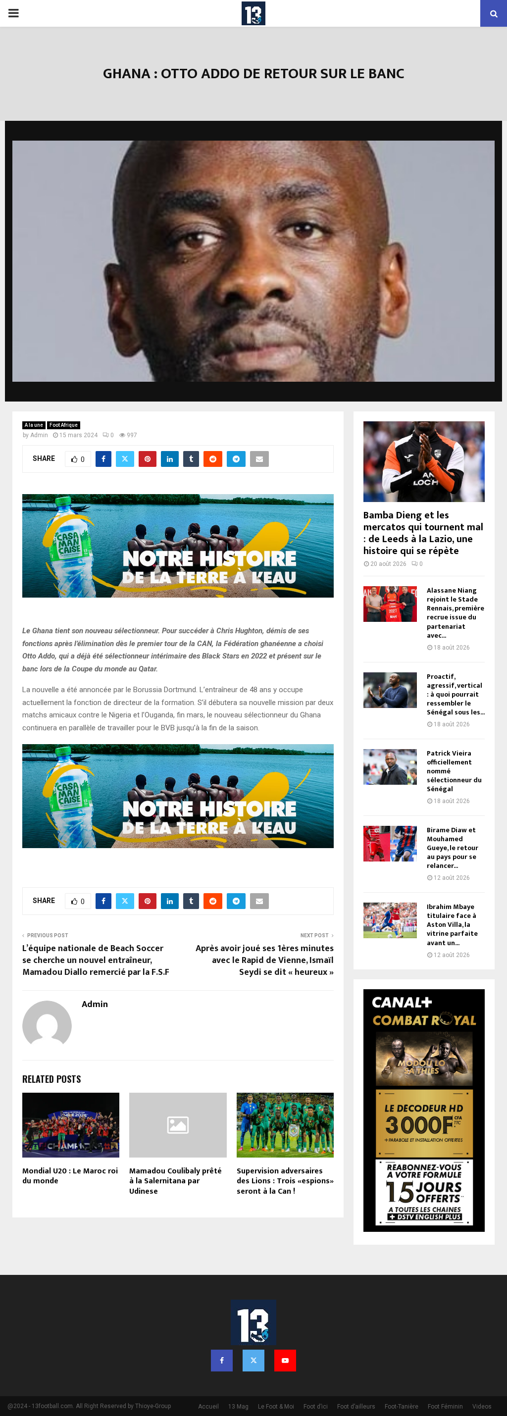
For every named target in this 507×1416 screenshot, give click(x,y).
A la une (34, 425)
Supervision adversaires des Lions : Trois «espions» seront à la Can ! (285, 1181)
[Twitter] (253, 1360)
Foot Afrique (64, 425)
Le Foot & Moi (276, 1406)
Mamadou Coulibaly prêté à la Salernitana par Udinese (175, 1181)
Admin (39, 435)
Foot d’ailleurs (356, 1406)
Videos (482, 1406)
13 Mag (238, 1406)
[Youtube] (285, 1360)
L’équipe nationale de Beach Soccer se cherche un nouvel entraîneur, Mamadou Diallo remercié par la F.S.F (95, 960)
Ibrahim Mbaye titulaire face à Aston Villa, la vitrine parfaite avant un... (452, 924)
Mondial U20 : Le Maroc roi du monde (70, 1176)
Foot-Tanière (401, 1406)
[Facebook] (222, 1360)
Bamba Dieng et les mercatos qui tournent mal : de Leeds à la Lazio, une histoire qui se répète (423, 533)
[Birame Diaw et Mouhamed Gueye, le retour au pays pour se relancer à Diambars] (390, 843)
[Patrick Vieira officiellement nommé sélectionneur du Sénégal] (390, 767)
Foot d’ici (316, 1406)
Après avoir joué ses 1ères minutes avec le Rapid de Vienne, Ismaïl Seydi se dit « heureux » (265, 960)
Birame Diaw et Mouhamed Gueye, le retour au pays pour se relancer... (452, 847)
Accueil (208, 1406)
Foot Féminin (445, 1406)
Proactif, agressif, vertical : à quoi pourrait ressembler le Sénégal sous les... (456, 694)
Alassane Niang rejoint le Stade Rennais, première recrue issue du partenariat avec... (455, 613)
